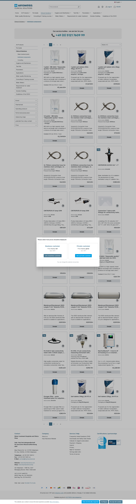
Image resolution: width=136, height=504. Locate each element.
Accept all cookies (115, 502)
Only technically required (90, 502)
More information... (54, 502)
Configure (104, 502)
